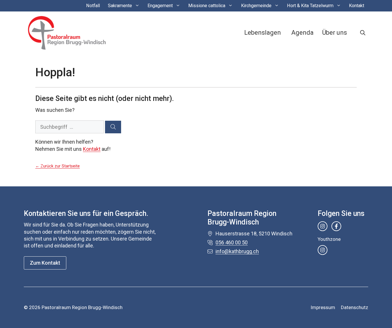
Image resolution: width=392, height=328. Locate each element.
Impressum (323, 307)
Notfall (93, 5)
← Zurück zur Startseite (57, 166)
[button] (362, 32)
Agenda (302, 32)
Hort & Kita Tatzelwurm (310, 5)
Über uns (334, 32)
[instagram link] (322, 226)
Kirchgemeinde (256, 5)
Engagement (160, 5)
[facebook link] (336, 226)
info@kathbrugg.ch (237, 251)
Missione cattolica (206, 5)
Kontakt (356, 5)
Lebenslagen (262, 32)
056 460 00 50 (232, 242)
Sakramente (120, 5)
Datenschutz (354, 307)
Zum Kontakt (45, 263)
